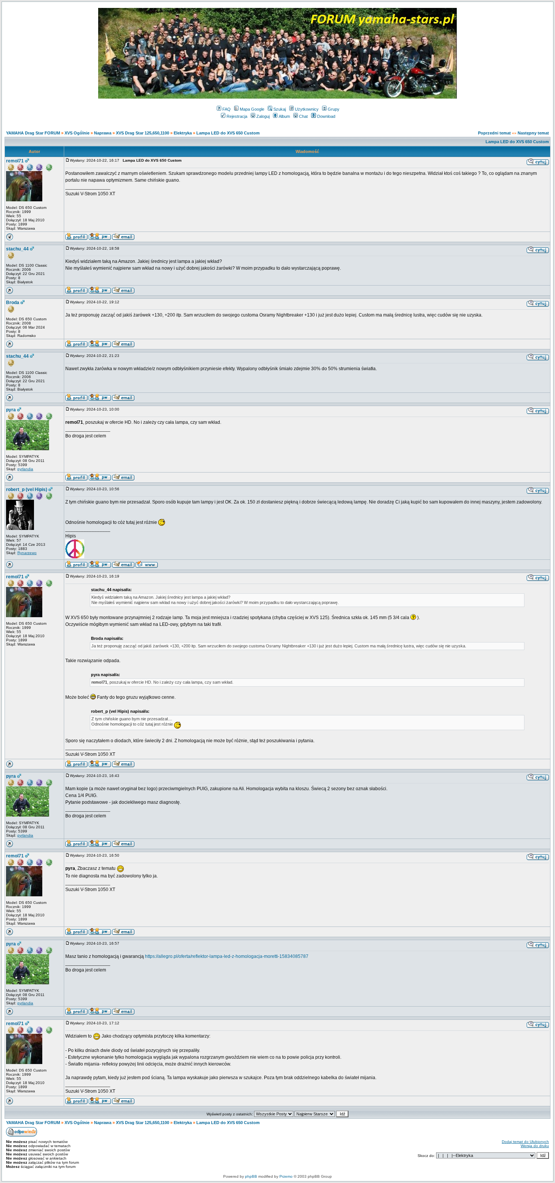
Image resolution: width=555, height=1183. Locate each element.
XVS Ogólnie (77, 133)
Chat (303, 116)
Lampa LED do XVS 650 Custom (228, 133)
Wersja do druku (535, 1146)
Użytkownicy (307, 109)
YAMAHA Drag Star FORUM (33, 133)
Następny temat (533, 133)
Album (284, 116)
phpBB (251, 1176)
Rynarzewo (27, 553)
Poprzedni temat (494, 133)
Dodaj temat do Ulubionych (525, 1142)
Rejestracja (237, 116)
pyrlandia (25, 469)
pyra (11, 409)
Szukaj (279, 109)
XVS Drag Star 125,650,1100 (142, 133)
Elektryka (183, 133)
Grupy (333, 109)
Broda (12, 302)
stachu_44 (17, 249)
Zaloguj (263, 116)
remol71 (15, 161)
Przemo (286, 1176)
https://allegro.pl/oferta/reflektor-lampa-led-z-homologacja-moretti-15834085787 (226, 956)
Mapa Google (252, 109)
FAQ (226, 109)
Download (326, 116)
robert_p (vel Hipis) (26, 489)
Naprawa (102, 133)
